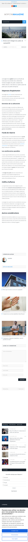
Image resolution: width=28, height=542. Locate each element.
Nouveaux (5, 424)
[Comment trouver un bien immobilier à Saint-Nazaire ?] (14, 304)
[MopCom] (14, 14)
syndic (9, 94)
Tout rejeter (15, 538)
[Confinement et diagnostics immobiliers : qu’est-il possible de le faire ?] (14, 329)
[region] (14, 525)
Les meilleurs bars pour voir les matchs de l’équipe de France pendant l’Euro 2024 (17, 463)
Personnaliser (14, 534)
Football (6, 485)
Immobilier (23, 47)
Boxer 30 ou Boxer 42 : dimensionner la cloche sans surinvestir (18, 431)
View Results (14, 491)
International (7, 480)
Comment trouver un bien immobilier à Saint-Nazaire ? (14, 314)
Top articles (12, 424)
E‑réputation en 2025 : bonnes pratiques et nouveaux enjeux (18, 447)
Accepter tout (14, 530)
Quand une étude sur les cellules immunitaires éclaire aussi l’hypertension (16, 439)
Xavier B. (5, 47)
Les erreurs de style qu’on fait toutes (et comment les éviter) (17, 454)
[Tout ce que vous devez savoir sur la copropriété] (14, 280)
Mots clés (19, 424)
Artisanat (6, 477)
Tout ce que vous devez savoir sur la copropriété (12, 289)
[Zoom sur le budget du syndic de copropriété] (14, 33)
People (5, 482)
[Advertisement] (14, 64)
